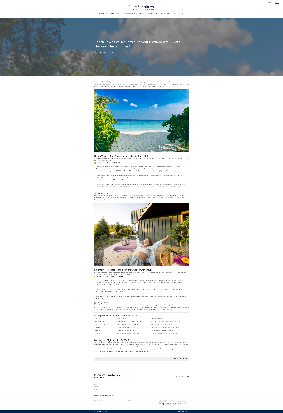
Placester (186, 411)
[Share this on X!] (177, 358)
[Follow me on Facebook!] (176, 376)
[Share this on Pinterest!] (183, 358)
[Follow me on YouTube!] (188, 376)
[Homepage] (141, 7)
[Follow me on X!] (179, 376)
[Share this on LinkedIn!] (180, 358)
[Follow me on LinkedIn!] (185, 376)
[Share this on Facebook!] (175, 358)
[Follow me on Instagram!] (182, 376)
